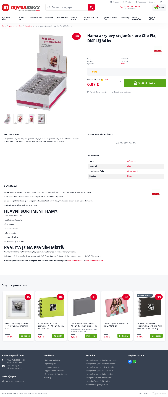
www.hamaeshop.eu (94, 260)
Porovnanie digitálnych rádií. (97, 384)
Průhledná (131, 161)
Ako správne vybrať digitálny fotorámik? (101, 360)
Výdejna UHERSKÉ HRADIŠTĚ (13, 381)
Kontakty (47, 377)
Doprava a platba (50, 363)
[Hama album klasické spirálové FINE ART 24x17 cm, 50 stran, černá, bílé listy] (150, 316)
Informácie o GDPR (51, 367)
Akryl (129, 166)
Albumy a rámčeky (15, 26)
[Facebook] (130, 362)
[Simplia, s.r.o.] (158, 393)
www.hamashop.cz (75, 260)
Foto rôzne (28, 26)
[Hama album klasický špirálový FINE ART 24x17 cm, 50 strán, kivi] (51, 316)
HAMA (129, 176)
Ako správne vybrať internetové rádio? (101, 363)
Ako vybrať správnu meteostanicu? (99, 377)
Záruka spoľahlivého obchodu (55, 374)
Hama (123, 63)
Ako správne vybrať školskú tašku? (99, 374)
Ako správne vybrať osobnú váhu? (99, 370)
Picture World (132, 171)
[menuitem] (115, 2)
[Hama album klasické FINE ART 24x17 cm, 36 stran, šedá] (84, 316)
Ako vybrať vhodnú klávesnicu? (98, 381)
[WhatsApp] (134, 362)
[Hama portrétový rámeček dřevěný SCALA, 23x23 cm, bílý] (18, 316)
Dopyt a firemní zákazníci (54, 370)
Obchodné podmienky (53, 360)
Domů (4, 26)
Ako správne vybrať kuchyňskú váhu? (100, 367)
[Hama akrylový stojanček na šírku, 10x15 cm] (117, 316)
